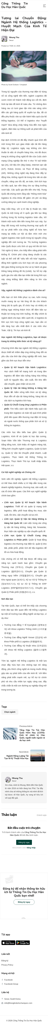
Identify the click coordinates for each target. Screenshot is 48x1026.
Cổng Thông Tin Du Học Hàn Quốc (14, 5)
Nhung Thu (17, 778)
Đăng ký (4, 961)
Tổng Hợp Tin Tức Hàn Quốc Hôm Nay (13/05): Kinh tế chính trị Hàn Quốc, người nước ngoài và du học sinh (32, 735)
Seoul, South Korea (12, 999)
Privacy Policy (7, 965)
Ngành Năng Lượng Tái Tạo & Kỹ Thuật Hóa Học (16, 757)
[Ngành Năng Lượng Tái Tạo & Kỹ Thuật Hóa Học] (37, 755)
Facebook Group (11, 984)
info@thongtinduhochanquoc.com (18, 1003)
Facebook (8, 980)
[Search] (44, 6)
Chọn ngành (9, 712)
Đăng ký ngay (24, 902)
